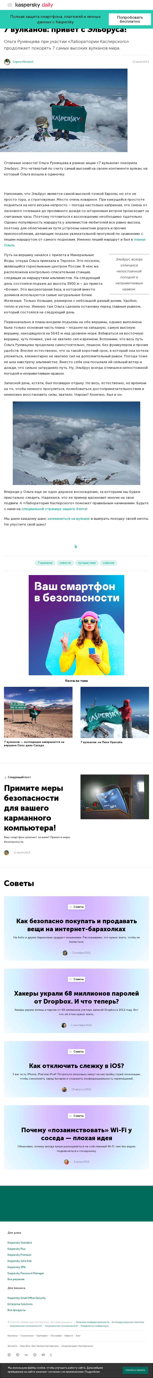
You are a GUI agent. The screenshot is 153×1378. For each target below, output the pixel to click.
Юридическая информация (94, 1326)
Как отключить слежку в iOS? (76, 1066)
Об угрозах (56, 1335)
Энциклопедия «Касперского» (77, 1346)
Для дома (14, 1232)
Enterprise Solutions (20, 1304)
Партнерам (42, 1335)
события (108, 563)
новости (65, 563)
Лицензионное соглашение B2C (26, 1326)
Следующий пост (19, 777)
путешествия (87, 563)
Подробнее (92, 1371)
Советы (78, 906)
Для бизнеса (16, 1288)
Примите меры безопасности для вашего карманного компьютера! (33, 808)
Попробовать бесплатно (130, 19)
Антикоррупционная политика (128, 1322)
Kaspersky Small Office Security (27, 1297)
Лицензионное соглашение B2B (61, 1326)
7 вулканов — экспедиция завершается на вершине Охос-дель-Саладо (34, 743)
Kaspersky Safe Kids (20, 1260)
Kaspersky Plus (17, 1248)
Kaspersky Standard (20, 1242)
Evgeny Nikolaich (23, 61)
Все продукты (17, 1310)
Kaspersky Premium (19, 1254)
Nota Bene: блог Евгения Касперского (39, 1346)
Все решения (16, 1279)
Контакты (13, 1335)
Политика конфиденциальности (92, 1322)
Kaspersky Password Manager (26, 1273)
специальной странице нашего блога (54, 509)
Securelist (12, 1346)
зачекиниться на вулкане (68, 518)
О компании (27, 1335)
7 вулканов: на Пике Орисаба (101, 742)
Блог (78, 1335)
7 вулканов (45, 563)
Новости (68, 1335)
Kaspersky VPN (17, 1267)
